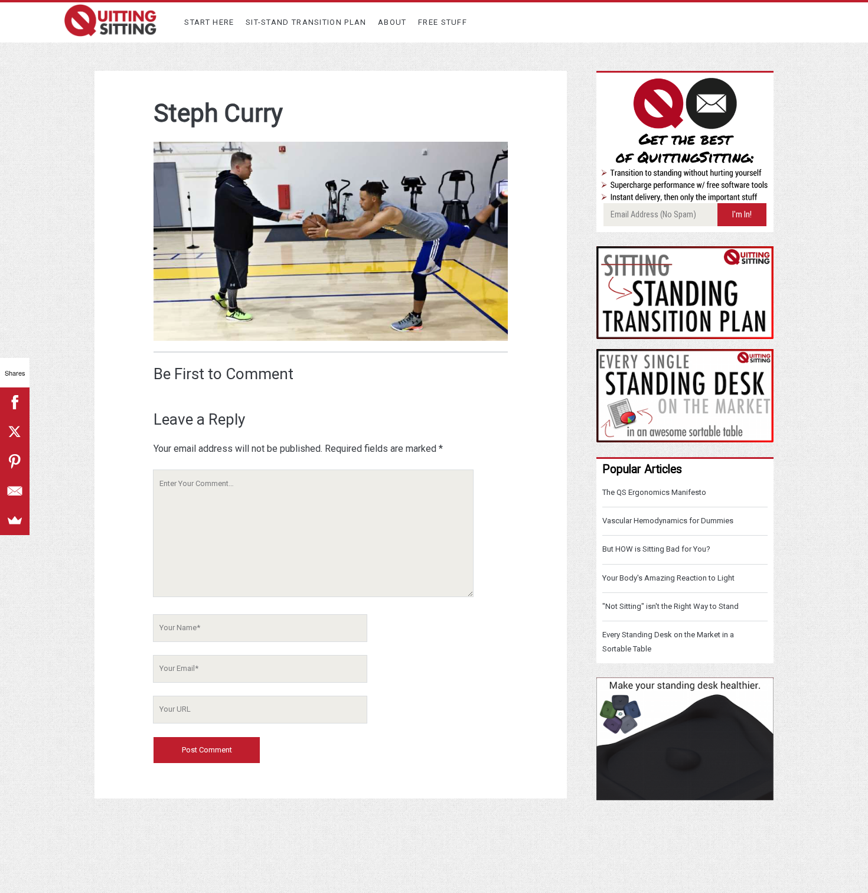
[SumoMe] (15, 520)
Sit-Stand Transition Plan (306, 22)
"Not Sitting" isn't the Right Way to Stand (670, 606)
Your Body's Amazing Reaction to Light (668, 577)
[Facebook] (15, 402)
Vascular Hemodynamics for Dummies (667, 520)
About (392, 22)
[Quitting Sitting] (110, 31)
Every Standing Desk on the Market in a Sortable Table (668, 641)
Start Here (209, 22)
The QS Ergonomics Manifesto (654, 492)
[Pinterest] (15, 461)
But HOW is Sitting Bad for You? (656, 549)
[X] (15, 431)
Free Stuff (442, 22)
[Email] (15, 491)
